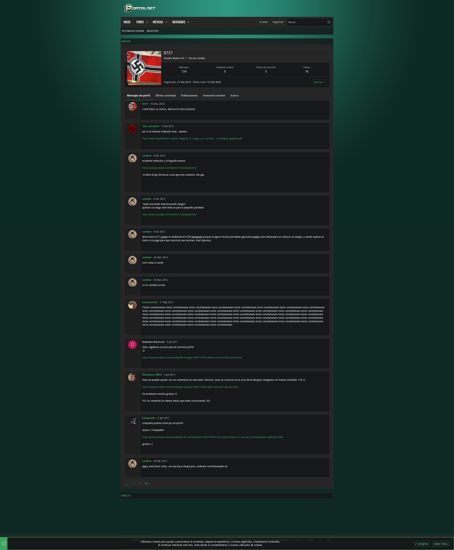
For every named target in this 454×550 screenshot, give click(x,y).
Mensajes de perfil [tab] (138, 95)
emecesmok (149, 302)
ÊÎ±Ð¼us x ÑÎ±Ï (152, 374)
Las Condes (198, 58)
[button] (147, 22)
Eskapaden (149, 418)
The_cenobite (150, 126)
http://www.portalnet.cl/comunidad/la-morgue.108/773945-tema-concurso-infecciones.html (192, 357)
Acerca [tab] (235, 95)
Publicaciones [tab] (189, 95)
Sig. (146, 483)
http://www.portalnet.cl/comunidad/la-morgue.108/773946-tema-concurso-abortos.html (190, 387)
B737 (145, 103)
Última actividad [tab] (165, 95)
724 (184, 71)
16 (306, 71)
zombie (146, 155)
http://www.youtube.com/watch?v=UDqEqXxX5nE (169, 167)
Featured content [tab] (214, 95)
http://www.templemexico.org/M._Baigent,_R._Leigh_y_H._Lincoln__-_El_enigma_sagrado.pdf (192, 138)
